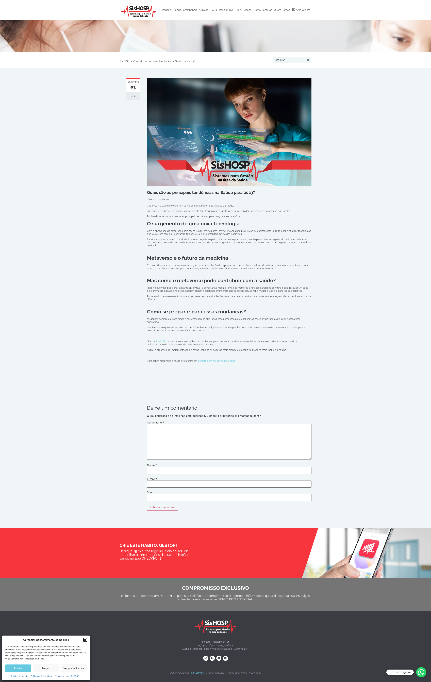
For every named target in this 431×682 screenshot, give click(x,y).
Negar (46, 668)
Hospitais (166, 9)
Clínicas (203, 9)
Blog (238, 9)
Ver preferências (73, 668)
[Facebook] (212, 658)
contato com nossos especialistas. (217, 361)
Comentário (155, 422)
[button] (85, 640)
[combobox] (289, 60)
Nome (152, 465)
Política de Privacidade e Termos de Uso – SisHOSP (55, 676)
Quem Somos (282, 9)
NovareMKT (198, 672)
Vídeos (247, 9)
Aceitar (18, 668)
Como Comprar (263, 9)
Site (149, 492)
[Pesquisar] (308, 60)
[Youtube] (218, 658)
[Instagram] (205, 658)
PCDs (213, 9)
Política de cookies (20, 676)
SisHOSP (160, 341)
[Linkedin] (225, 658)
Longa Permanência (185, 9)
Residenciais (226, 9)
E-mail (152, 479)
